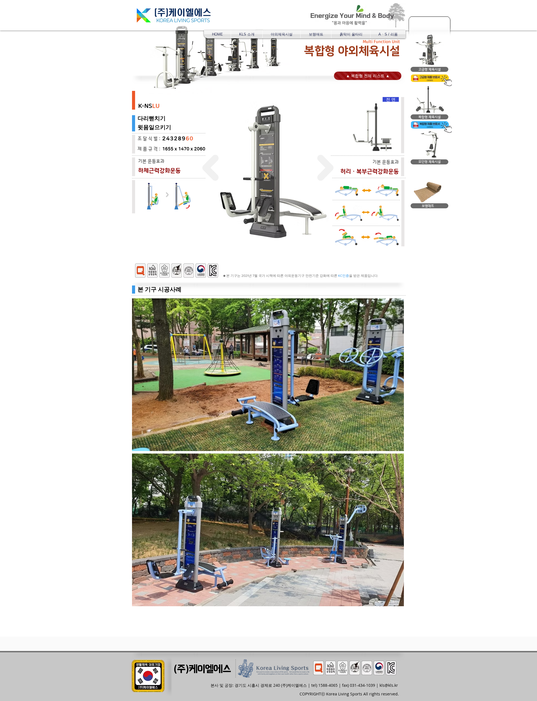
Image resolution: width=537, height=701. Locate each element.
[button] (281, 34)
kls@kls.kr (389, 685)
